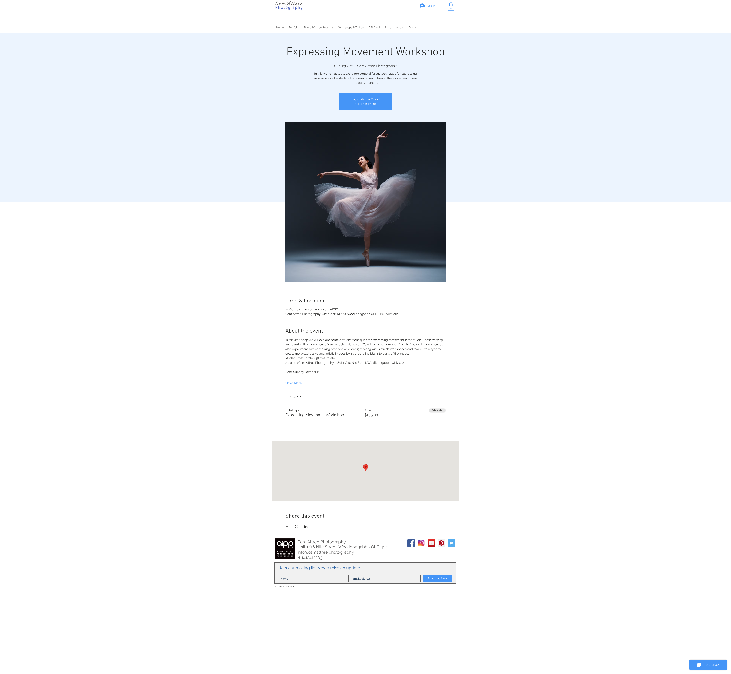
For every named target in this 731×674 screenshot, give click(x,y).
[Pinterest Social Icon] (441, 543)
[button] (451, 6)
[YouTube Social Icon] (431, 543)
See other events (366, 104)
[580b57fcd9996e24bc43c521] (421, 543)
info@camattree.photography (325, 552)
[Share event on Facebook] (287, 526)
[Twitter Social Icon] (451, 543)
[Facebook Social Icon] (411, 543)
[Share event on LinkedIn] (306, 526)
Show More (293, 383)
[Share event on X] (296, 526)
